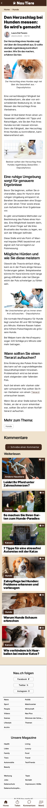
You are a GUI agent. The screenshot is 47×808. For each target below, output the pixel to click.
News (6, 699)
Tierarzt (35, 392)
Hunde (15, 9)
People (7, 709)
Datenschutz (9, 784)
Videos (7, 713)
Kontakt (28, 780)
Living (27, 744)
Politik (27, 699)
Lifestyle (7, 723)
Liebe (6, 748)
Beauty (7, 767)
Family (7, 753)
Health (7, 744)
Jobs (6, 780)
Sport (6, 704)
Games (7, 718)
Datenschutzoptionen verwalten (13, 788)
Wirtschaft (29, 709)
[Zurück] (1, 3)
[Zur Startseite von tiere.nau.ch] (23, 2)
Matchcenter (30, 704)
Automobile (9, 762)
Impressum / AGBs (33, 784)
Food (27, 753)
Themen (28, 723)
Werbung (8, 776)
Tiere (6, 758)
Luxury (28, 748)
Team (27, 776)
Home (7, 9)
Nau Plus (29, 713)
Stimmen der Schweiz (34, 718)
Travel (27, 758)
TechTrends (30, 762)
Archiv (7, 727)
